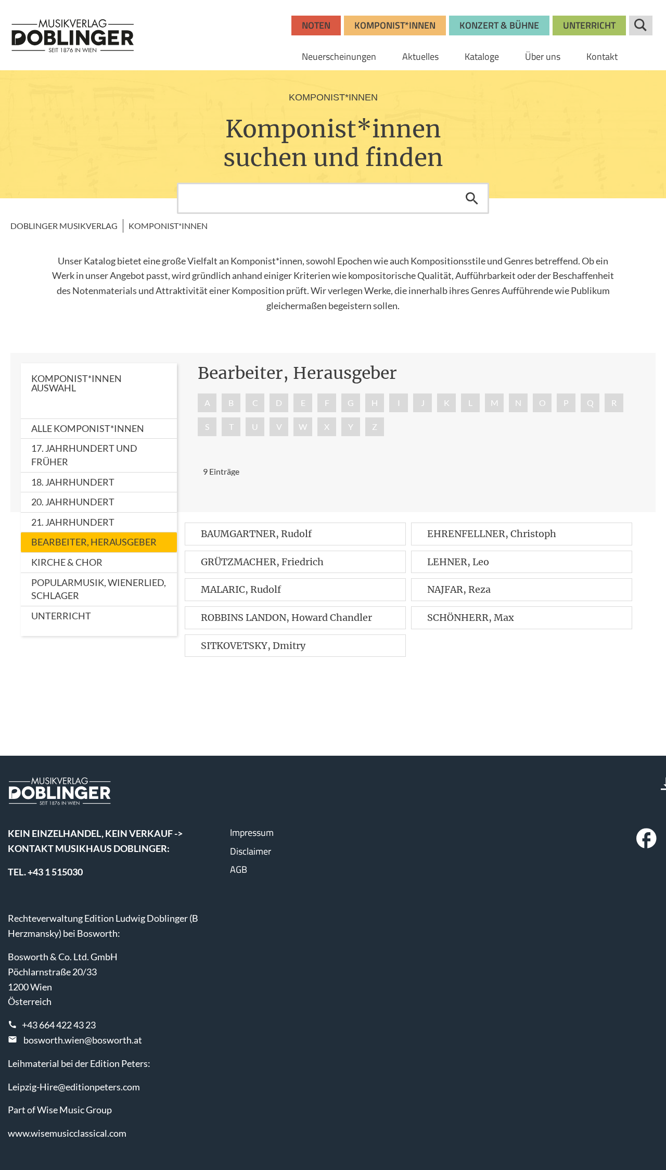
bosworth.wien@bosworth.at (82, 1040)
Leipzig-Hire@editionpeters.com (74, 1086)
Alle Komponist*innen (87, 428)
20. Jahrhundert (72, 501)
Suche (640, 25)
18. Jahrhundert (72, 482)
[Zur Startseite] (72, 35)
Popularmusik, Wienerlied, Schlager (98, 589)
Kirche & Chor (67, 562)
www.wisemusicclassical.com (67, 1133)
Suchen (472, 198)
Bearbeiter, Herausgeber (94, 542)
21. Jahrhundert (72, 522)
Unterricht (61, 615)
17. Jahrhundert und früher (84, 454)
